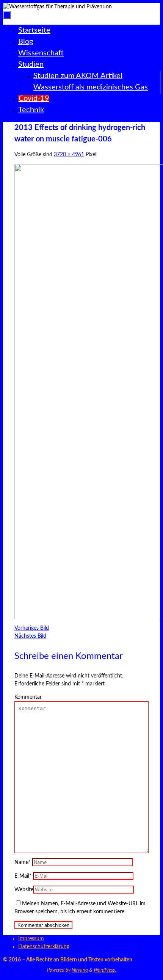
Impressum (31, 938)
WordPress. (105, 970)
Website (23, 889)
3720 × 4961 (69, 154)
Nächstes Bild (30, 636)
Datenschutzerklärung (43, 946)
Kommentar (28, 697)
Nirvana (80, 970)
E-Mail (22, 876)
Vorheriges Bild (31, 628)
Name (22, 862)
